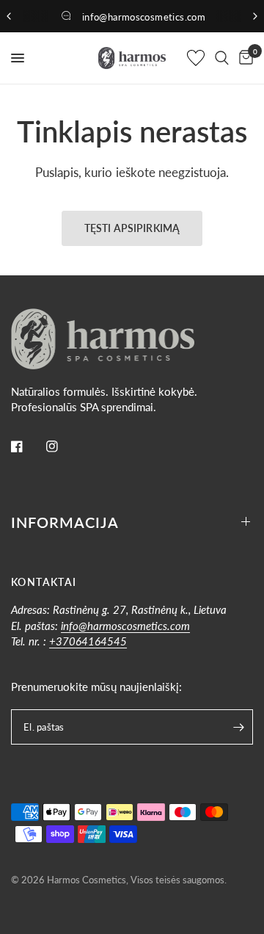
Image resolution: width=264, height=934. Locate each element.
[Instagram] (62, 446)
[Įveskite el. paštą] (238, 727)
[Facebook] (27, 446)
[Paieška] (222, 58)
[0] (243, 58)
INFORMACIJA (65, 522)
